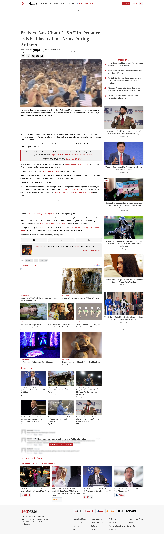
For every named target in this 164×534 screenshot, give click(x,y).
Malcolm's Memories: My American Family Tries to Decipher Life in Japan (60, 389)
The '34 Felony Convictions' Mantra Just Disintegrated (128, 489)
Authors (43, 3)
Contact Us (77, 522)
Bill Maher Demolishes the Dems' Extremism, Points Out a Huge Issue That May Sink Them (32, 419)
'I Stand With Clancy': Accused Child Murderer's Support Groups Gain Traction (124, 280)
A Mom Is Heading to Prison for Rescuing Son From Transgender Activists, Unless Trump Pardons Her (124, 205)
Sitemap (130, 522)
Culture (94, 526)
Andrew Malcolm (53, 395)
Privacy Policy (114, 529)
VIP (74, 529)
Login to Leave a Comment (61, 444)
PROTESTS (43, 260)
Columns (94, 529)
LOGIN (134, 3)
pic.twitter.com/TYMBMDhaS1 (82, 155)
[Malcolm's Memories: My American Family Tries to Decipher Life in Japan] (61, 378)
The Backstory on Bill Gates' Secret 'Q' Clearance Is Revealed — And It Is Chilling (33, 389)
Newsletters (131, 526)
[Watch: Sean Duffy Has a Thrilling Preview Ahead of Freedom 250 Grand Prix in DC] (124, 303)
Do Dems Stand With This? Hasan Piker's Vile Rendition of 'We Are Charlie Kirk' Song (88, 419)
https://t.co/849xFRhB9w (60, 155)
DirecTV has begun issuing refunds (42, 214)
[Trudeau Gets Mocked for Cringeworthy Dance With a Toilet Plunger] (124, 153)
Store (71, 3)
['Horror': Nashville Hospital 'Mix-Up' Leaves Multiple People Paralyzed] (61, 408)
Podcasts (54, 3)
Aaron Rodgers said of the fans (76, 164)
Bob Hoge (79, 397)
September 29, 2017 (74, 159)
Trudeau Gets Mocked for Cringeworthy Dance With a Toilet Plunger (123, 168)
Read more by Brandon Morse (91, 250)
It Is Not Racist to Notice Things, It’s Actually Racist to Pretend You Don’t (34, 489)
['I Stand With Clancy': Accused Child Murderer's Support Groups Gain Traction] (124, 266)
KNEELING (29, 260)
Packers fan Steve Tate (50, 171)
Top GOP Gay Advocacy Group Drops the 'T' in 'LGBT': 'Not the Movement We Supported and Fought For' (87, 390)
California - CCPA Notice (135, 519)
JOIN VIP (126, 3)
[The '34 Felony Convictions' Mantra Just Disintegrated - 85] (129, 476)
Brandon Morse (27, 49)
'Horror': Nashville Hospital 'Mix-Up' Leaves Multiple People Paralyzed (60, 419)
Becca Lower (123, 322)
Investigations (96, 519)
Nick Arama (24, 424)
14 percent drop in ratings (71, 189)
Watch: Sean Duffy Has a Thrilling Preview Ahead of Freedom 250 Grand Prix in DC (123, 318)
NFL (36, 260)
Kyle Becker (24, 395)
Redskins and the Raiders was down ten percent (73, 192)
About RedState (79, 519)
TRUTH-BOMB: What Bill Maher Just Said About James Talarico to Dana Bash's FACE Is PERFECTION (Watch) (66, 492)
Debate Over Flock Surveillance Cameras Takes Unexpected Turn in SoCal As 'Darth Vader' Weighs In (123, 243)
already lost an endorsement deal (52, 223)
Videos (63, 3)
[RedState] (28, 3)
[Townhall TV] (89, 3)
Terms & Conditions (117, 526)
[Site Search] (141, 3)
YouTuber (77, 246)
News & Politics (97, 522)
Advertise (112, 522)
